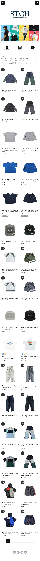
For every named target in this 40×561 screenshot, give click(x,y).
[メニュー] (3, 3)
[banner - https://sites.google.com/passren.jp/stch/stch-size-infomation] (7, 48)
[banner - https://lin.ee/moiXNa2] (20, 48)
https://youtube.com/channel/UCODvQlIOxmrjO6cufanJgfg (21, 552)
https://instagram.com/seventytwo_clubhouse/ (18, 552)
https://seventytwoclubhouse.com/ (25, 552)
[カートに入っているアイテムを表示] (37, 3)
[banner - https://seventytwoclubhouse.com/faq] (33, 48)
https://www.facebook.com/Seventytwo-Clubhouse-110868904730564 (14, 552)
